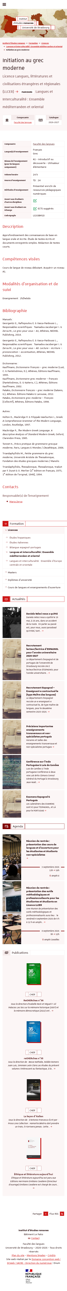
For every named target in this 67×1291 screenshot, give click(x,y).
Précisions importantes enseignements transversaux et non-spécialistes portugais (39, 731)
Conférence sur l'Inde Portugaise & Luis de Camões (42, 763)
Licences (45, 43)
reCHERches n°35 (33, 1058)
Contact (35, 1238)
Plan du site (18, 1255)
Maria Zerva (15, 501)
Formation (33, 43)
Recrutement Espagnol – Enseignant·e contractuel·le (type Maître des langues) (42, 691)
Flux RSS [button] (53, 1213)
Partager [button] (37, 1213)
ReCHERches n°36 (33, 1000)
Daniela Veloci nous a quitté (42, 613)
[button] (45, 1213)
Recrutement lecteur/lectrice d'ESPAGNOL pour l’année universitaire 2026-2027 (42, 651)
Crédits (51, 1255)
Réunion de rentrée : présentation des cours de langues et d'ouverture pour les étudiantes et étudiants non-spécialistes (42, 848)
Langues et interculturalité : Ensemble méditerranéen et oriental (34, 46)
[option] (33, 622)
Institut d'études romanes (14, 43)
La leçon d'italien (33, 1116)
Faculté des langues (23, 122)
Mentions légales (36, 1255)
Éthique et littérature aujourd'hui (33, 1174)
